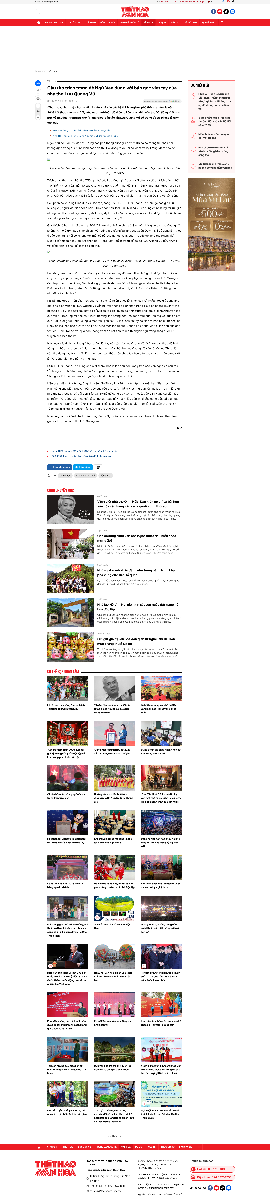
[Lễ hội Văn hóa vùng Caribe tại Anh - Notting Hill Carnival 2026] (67, 688)
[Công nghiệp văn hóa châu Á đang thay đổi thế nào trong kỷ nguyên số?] (161, 822)
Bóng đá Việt (107, 22)
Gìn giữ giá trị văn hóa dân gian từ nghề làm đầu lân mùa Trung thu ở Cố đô (136, 641)
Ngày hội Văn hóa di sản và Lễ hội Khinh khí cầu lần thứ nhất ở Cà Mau (113, 976)
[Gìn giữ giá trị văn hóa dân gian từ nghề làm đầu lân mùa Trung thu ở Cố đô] (70, 647)
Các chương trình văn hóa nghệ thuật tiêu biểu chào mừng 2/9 (136, 538)
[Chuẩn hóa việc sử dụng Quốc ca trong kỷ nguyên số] (67, 778)
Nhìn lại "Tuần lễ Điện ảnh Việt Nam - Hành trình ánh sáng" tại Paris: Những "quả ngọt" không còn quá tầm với (215, 101)
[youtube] (219, 11)
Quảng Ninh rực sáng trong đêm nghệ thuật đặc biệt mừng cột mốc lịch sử (160, 928)
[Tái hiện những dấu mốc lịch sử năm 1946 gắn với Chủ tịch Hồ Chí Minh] (67, 1049)
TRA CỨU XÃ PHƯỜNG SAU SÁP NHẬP (189, 2)
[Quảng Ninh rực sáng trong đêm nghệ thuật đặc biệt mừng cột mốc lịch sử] (161, 908)
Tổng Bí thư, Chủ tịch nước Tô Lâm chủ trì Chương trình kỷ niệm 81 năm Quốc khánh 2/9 (160, 976)
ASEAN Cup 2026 (54, 22)
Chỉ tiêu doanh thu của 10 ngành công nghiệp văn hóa (215, 165)
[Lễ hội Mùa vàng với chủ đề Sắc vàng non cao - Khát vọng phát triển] (161, 688)
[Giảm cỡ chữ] (38, 117)
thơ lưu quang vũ (85, 475)
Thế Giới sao (190, 22)
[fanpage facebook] (213, 11)
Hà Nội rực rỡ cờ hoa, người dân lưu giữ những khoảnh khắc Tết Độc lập (114, 885)
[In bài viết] (38, 98)
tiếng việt (105, 475)
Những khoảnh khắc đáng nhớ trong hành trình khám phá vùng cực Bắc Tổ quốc (137, 572)
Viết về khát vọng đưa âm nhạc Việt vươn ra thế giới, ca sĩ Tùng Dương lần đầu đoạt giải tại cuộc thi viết (161, 1069)
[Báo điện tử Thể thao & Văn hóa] (135, 11)
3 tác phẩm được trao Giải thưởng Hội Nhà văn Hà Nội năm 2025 (214, 121)
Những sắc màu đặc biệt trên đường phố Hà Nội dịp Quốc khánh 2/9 (113, 798)
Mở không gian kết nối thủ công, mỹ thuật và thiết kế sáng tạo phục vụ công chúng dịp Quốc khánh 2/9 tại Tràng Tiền (67, 930)
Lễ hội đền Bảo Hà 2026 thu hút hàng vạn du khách (65, 885)
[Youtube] (228, 2)
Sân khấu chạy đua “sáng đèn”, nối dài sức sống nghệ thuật (160, 885)
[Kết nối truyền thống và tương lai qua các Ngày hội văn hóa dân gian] (67, 1094)
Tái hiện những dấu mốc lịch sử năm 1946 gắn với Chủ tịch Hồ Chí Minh (66, 1069)
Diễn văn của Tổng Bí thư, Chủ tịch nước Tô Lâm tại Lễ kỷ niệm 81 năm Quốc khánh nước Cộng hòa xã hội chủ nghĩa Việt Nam (67, 978)
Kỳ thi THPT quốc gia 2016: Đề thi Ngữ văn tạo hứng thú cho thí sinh (85, 136)
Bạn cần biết (209, 22)
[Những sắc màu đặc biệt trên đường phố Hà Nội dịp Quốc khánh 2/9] (114, 778)
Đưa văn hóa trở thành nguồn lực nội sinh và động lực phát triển (113, 1067)
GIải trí (174, 22)
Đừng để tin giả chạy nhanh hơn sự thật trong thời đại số (160, 751)
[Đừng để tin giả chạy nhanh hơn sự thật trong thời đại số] (161, 733)
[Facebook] (223, 2)
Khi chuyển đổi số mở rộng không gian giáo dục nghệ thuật (113, 840)
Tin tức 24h (74, 22)
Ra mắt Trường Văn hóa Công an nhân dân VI (112, 1023)
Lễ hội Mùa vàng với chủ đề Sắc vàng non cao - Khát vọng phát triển (159, 709)
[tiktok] (226, 11)
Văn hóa (148, 22)
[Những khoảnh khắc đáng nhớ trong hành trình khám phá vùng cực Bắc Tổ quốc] (70, 578)
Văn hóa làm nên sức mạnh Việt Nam (112, 926)
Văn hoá (52, 71)
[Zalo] (232, 11)
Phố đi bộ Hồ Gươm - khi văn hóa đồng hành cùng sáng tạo (213, 151)
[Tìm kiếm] (37, 11)
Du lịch (162, 22)
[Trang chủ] (39, 22)
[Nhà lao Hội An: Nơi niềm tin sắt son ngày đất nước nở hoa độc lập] (70, 612)
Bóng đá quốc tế (129, 22)
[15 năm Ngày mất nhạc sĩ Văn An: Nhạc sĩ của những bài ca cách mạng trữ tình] (114, 688)
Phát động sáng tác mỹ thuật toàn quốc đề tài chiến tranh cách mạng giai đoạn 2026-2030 (67, 1025)
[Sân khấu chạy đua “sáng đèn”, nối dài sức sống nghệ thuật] (161, 867)
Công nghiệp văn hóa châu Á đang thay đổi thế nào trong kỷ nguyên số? (160, 842)
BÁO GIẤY (164, 2)
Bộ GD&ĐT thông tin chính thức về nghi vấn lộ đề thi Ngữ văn (81, 130)
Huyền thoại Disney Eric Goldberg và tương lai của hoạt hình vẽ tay (66, 840)
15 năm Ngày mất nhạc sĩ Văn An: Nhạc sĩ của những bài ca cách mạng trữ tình (113, 709)
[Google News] (162, 102)
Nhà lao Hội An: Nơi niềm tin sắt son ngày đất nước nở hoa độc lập (137, 607)
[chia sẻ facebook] (38, 91)
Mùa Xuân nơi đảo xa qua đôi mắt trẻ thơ (213, 135)
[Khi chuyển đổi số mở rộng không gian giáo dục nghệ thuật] (114, 822)
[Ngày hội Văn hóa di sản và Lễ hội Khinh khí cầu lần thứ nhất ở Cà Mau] (114, 956)
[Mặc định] (38, 111)
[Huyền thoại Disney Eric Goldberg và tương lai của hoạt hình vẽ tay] (67, 822)
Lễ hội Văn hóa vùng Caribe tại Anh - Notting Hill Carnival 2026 (67, 707)
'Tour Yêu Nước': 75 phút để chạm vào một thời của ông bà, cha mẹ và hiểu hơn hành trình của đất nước (161, 798)
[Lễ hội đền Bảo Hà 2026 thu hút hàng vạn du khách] (67, 867)
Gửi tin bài (214, 2)
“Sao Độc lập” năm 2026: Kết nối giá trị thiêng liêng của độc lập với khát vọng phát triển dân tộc (66, 753)
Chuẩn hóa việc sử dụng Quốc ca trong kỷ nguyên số (66, 796)
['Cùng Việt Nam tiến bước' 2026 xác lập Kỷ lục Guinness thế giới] (114, 733)
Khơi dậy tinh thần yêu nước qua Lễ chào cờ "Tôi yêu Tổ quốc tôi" (161, 1023)
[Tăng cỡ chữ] (38, 105)
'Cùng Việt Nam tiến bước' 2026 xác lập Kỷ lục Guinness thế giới (112, 751)
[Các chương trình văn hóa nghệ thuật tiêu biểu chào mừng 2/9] (70, 544)
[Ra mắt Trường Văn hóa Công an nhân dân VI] (114, 1004)
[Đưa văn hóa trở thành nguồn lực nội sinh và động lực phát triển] (114, 1049)
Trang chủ (40, 71)
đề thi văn (65, 475)
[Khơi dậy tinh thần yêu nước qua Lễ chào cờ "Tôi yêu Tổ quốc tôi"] (161, 1004)
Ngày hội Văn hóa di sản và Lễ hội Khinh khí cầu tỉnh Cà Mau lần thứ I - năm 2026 (160, 1114)
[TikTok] (234, 2)
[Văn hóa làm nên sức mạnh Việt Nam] (114, 908)
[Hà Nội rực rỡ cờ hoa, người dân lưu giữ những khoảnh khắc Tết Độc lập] (114, 867)
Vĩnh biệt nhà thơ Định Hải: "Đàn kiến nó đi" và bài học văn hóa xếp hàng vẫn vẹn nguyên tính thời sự (138, 504)
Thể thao (90, 22)
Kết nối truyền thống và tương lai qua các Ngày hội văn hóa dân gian (67, 1112)
